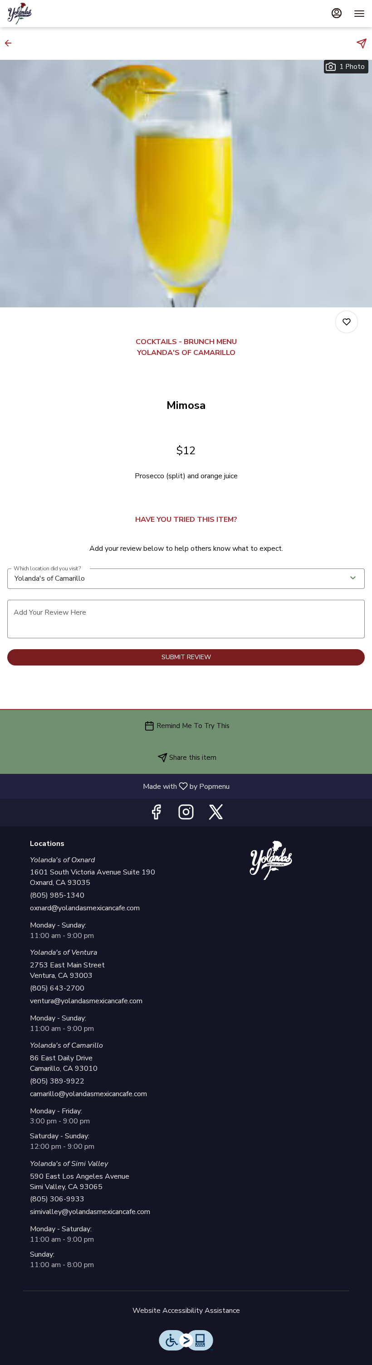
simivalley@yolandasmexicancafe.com (90, 1212)
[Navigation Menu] (359, 13)
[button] (11, 43)
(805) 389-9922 (57, 1081)
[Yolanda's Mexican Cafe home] (48, 13)
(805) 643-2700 (57, 988)
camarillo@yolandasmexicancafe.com (88, 1094)
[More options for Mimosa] (346, 322)
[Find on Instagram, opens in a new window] (186, 814)
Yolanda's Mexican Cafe (270, 860)
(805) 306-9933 (57, 1199)
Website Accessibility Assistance (186, 1311)
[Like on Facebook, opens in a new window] (156, 814)
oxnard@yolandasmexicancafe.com (85, 908)
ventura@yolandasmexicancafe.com (86, 1001)
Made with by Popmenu (118, 786)
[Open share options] (361, 43)
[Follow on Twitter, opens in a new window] (216, 814)
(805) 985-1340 (57, 895)
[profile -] (336, 13)
